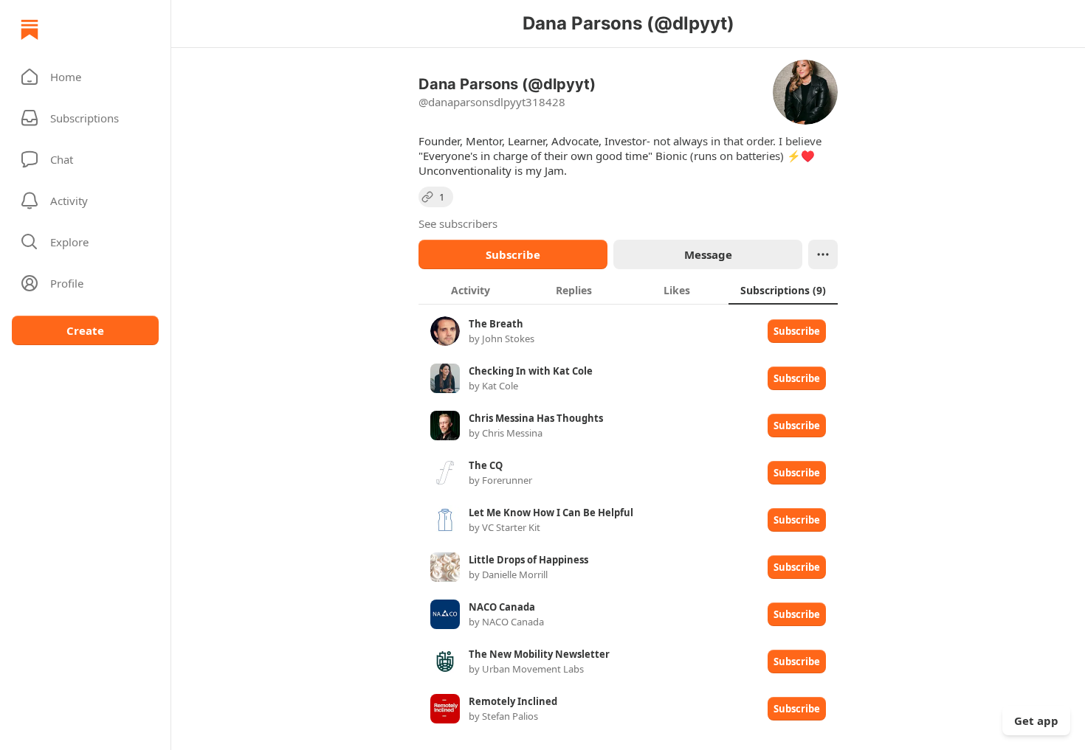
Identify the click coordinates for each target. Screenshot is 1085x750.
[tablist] (628, 290)
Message (708, 254)
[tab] (470, 290)
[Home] (29, 29)
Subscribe (513, 254)
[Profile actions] (823, 254)
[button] (85, 76)
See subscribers (457, 223)
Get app (1036, 720)
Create (85, 330)
